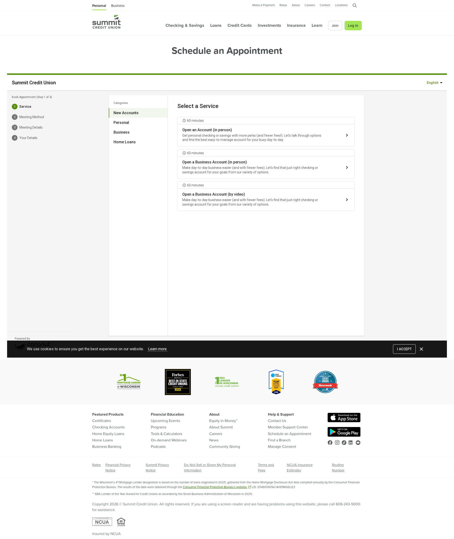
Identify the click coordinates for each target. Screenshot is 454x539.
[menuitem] (106, 22)
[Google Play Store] (344, 431)
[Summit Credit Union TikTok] (344, 442)
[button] (354, 6)
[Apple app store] (344, 417)
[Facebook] (330, 442)
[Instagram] (337, 442)
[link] (263, 5)
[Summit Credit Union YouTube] (358, 442)
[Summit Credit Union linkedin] (351, 442)
